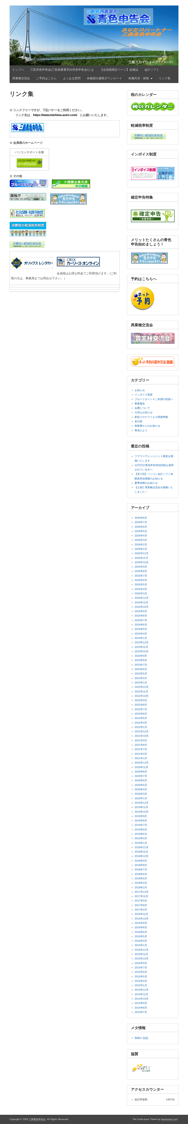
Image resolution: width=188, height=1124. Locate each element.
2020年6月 (141, 780)
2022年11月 (141, 691)
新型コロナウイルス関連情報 (151, 416)
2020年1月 (141, 798)
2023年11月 (141, 646)
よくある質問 (72, 78)
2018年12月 (142, 847)
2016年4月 (141, 940)
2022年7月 (141, 709)
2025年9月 (141, 566)
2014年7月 (141, 1012)
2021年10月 (142, 735)
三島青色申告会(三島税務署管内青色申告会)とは (62, 69)
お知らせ (140, 390)
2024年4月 (141, 633)
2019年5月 (141, 833)
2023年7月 (141, 664)
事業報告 (140, 403)
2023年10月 (142, 651)
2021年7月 (141, 749)
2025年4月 (141, 589)
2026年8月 (141, 517)
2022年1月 (141, 727)
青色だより (141, 430)
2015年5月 (141, 976)
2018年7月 (141, 869)
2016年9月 (141, 922)
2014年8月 (141, 1007)
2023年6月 (141, 669)
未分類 (138, 421)
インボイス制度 (144, 394)
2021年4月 (141, 753)
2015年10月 (142, 958)
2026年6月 (141, 526)
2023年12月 (142, 642)
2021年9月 (141, 740)
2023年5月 (141, 673)
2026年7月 (141, 522)
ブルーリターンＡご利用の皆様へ (154, 399)
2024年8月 (141, 615)
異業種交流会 (21, 78)
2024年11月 (141, 602)
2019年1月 (141, 842)
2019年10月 (142, 811)
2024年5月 (141, 629)
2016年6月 (141, 931)
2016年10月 (142, 918)
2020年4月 (141, 789)
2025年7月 (141, 575)
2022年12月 (142, 686)
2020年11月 (141, 767)
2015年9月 (141, 963)
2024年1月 (141, 637)
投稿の (141, 1037)
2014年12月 (142, 989)
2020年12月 (142, 762)
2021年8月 (141, 744)
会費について (142, 407)
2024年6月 (141, 624)
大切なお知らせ (144, 412)
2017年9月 (141, 900)
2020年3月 (141, 793)
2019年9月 (141, 816)
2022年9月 (141, 700)
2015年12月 (142, 949)
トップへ (18, 69)
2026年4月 (141, 535)
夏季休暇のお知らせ (146, 482)
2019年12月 (142, 802)
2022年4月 (141, 722)
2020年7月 (141, 776)
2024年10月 (142, 606)
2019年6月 (141, 829)
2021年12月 (142, 731)
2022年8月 (141, 704)
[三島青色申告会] (94, 32)
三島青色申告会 (37, 1119)
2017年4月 (141, 909)
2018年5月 (141, 878)
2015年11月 (141, 954)
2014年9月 (141, 1003)
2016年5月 (141, 936)
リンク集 (165, 78)
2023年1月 (141, 682)
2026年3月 (141, 539)
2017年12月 (142, 891)
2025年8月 (141, 571)
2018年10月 (142, 856)
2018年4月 (141, 882)
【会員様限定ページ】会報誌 (119, 69)
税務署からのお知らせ (147, 425)
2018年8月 (141, 865)
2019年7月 (141, 824)
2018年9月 (141, 860)
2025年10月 (142, 562)
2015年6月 (141, 971)
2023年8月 (141, 660)
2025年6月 (141, 580)
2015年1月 (141, 985)
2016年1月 (141, 945)
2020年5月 (141, 784)
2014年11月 (141, 994)
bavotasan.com (169, 1119)
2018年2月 (141, 887)
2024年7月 (141, 620)
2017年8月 (141, 905)
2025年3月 (141, 593)
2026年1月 (141, 548)
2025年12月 (142, 553)
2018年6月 (141, 874)
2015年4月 (141, 980)
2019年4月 (141, 838)
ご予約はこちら (46, 78)
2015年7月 (141, 967)
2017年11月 (141, 896)
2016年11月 (141, 914)
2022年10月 (142, 695)
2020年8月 (141, 771)
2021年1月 (141, 758)
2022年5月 (141, 718)
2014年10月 (142, 998)
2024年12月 (142, 597)
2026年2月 (141, 544)
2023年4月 (141, 678)
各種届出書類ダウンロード (104, 78)
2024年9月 (141, 611)
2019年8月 (141, 820)
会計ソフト (151, 69)
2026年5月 (141, 531)
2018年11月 (141, 851)
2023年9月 (141, 655)
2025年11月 (141, 557)
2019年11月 (141, 807)
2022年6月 (141, 713)
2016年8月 (141, 927)
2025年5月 (141, 584)
